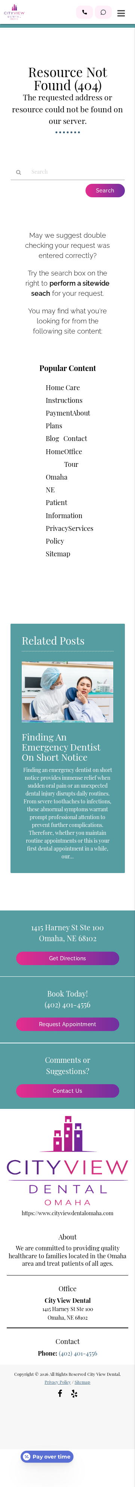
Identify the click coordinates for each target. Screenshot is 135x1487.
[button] (84, 12)
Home (55, 451)
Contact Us (67, 1091)
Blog (52, 438)
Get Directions (67, 958)
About (81, 412)
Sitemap (58, 553)
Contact (75, 438)
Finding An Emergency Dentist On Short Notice (61, 746)
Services (80, 528)
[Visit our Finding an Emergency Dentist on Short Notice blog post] (68, 724)
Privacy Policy (58, 1382)
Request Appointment (67, 1024)
